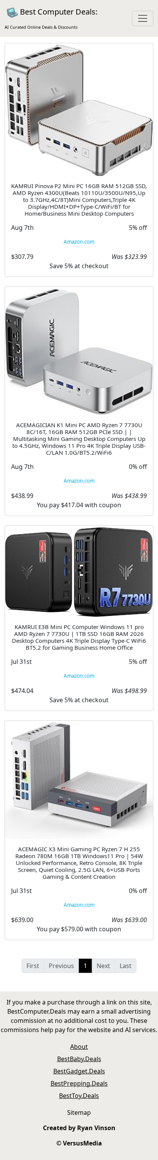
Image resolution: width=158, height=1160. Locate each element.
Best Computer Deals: (51, 18)
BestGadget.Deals (79, 1071)
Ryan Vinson (96, 1128)
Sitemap (79, 1112)
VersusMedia (82, 1143)
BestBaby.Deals (79, 1059)
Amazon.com (79, 241)
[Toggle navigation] (142, 18)
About (79, 1046)
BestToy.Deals (79, 1095)
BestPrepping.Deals (79, 1083)
